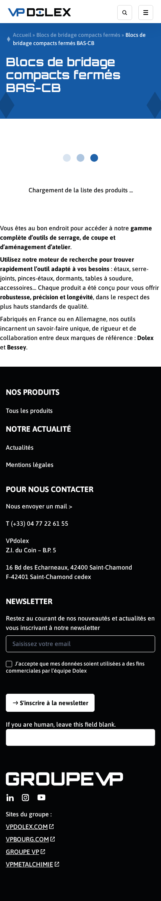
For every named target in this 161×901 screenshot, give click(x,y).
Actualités (20, 447)
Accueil (22, 35)
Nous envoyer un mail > (39, 506)
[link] (10, 797)
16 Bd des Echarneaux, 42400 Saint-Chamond (69, 567)
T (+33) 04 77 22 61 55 (37, 523)
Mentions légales (30, 464)
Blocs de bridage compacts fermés (78, 35)
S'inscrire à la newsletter (54, 702)
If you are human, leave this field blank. (61, 724)
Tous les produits (29, 410)
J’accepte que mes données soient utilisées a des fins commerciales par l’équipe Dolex (75, 667)
